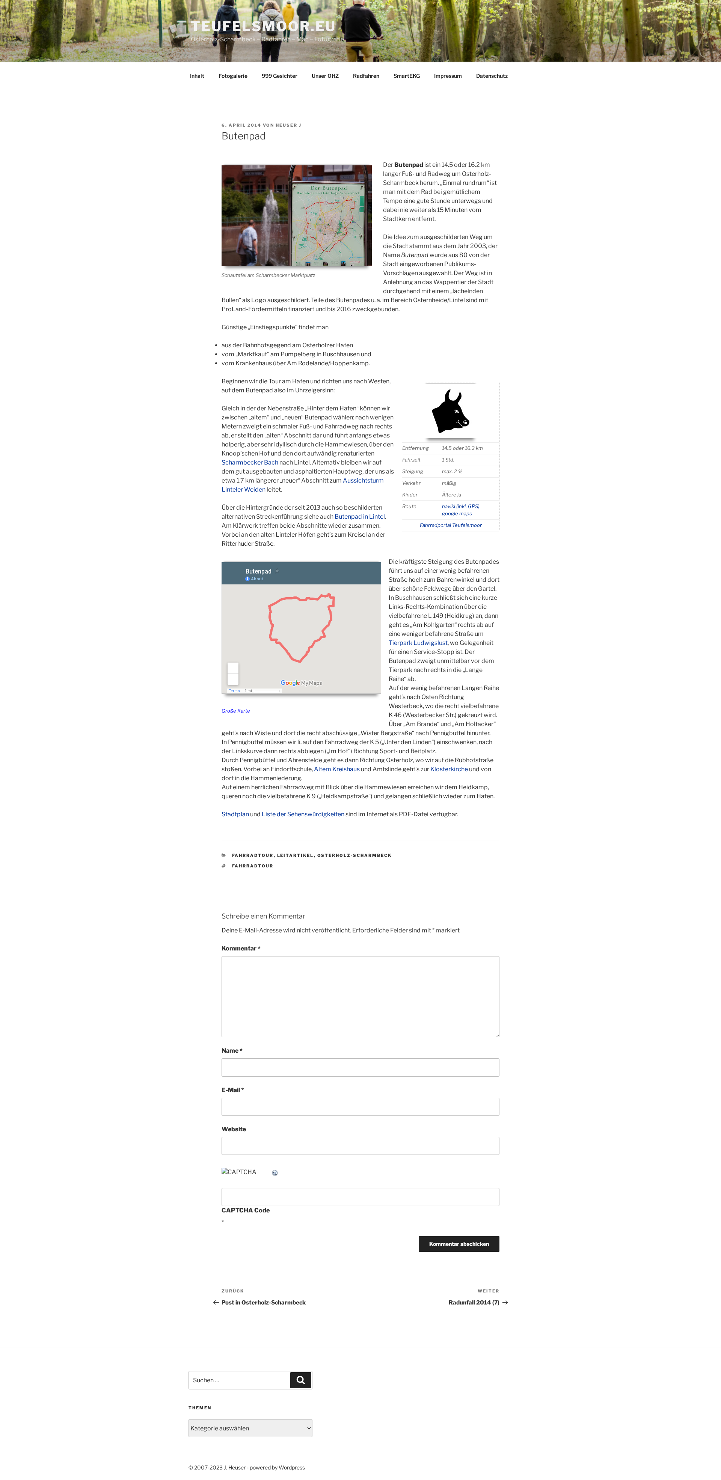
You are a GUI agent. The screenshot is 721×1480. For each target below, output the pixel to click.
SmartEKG (407, 76)
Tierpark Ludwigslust (418, 642)
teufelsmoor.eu (263, 26)
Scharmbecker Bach (250, 462)
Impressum (448, 76)
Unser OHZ (325, 76)
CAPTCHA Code (246, 1210)
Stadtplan (235, 814)
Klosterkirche (449, 769)
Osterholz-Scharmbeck (354, 855)
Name (232, 1050)
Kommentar (241, 948)
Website (234, 1129)
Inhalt (197, 76)
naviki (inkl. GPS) (461, 506)
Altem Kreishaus (337, 769)
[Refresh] (275, 1172)
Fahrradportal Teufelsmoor (451, 525)
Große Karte (236, 711)
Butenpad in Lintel (360, 516)
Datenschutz (492, 76)
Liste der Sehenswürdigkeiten (303, 814)
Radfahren (366, 76)
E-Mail (233, 1090)
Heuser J (289, 125)
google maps (457, 513)
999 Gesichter (279, 76)
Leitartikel (295, 855)
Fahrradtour (253, 855)
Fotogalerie (233, 76)
